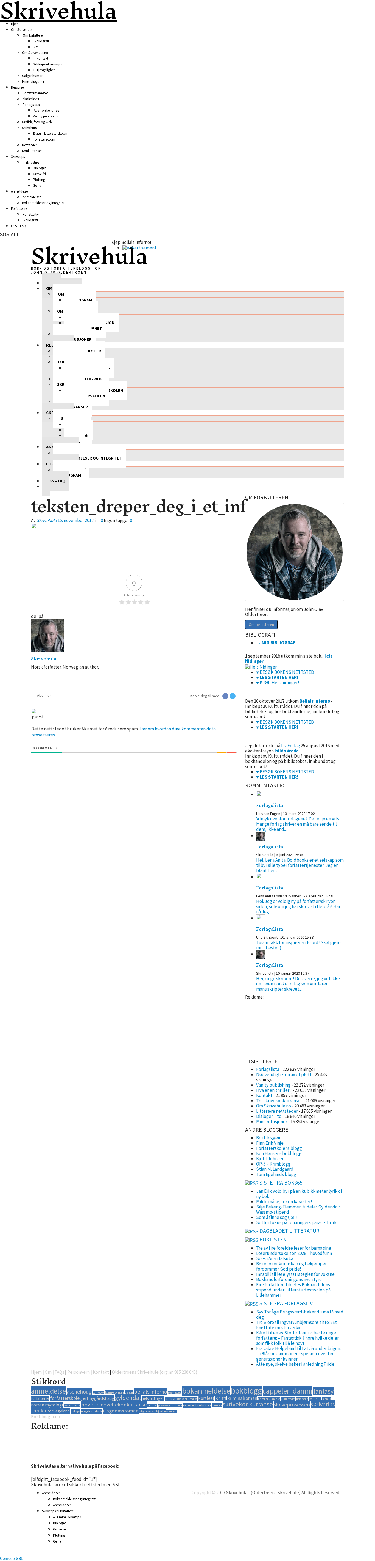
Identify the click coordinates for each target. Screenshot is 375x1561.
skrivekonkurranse (248, 1404)
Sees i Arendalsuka (274, 1258)
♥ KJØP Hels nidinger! (277, 683)
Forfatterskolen (44, 139)
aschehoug (79, 1391)
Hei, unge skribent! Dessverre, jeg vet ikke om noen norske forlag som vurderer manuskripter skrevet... (298, 983)
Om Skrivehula (21, 29)
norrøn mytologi (47, 1405)
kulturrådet (288, 1399)
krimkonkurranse (269, 1399)
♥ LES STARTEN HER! (277, 677)
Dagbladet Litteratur (289, 1230)
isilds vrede (173, 1399)
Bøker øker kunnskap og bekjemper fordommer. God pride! (291, 1266)
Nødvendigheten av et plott (284, 1074)
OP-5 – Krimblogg (273, 1164)
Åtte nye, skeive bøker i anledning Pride (295, 1364)
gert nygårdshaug (97, 1398)
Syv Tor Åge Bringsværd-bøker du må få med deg (299, 1314)
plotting (152, 1405)
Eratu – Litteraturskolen (50, 133)
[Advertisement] (272, 1027)
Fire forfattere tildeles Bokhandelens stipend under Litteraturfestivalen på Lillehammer (293, 1290)
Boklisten (273, 1239)
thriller (39, 1410)
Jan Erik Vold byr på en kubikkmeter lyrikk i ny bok (299, 1193)
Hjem (15, 23)
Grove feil (40, 174)
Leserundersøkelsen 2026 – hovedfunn (294, 1253)
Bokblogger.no (45, 1417)
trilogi (75, 1411)
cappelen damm (287, 1391)
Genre (37, 185)
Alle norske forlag (46, 110)
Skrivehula (89, 256)
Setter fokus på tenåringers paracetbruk (296, 1222)
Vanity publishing (45, 116)
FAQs (59, 1372)
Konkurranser (32, 151)
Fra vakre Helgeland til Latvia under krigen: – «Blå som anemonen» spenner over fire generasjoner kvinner (298, 1353)
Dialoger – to (268, 1116)
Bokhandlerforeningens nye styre (289, 1279)
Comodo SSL (11, 1558)
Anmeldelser (20, 191)
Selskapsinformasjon (48, 64)
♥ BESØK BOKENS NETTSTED (285, 672)
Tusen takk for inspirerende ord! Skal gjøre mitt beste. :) (298, 945)
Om (48, 1372)
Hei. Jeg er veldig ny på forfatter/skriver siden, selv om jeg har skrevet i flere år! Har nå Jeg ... (298, 906)
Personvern (78, 1372)
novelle (90, 1404)
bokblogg (246, 1391)
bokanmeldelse (206, 1391)
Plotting (39, 179)
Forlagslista (31, 104)
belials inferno (150, 1391)
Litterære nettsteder (277, 1111)
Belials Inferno (315, 701)
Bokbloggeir (268, 1138)
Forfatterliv (19, 208)
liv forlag (315, 1399)
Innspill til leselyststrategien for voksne (295, 1274)
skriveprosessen (292, 1404)
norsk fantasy (72, 1405)
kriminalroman (242, 1398)
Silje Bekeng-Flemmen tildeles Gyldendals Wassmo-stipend (298, 1209)
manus (326, 1399)
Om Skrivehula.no (35, 52)
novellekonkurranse (123, 1404)
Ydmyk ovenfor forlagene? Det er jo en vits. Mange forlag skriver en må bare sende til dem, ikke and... (298, 824)
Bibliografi (41, 41)
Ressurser (18, 87)
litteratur (302, 1399)
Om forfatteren (33, 35)
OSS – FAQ (18, 226)
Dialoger (39, 168)
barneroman (114, 1392)
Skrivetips (18, 156)
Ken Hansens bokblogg (278, 1153)
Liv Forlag (290, 746)
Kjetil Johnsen (270, 1159)
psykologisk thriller (170, 1405)
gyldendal (128, 1397)
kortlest (206, 1398)
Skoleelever (30, 99)
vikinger (171, 1411)
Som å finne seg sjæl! (276, 1217)
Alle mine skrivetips (67, 1517)
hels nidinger (153, 1398)
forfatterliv (40, 1398)
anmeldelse (48, 1390)
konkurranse (189, 1399)
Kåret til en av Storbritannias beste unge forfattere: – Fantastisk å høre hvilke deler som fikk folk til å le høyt (297, 1338)
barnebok (98, 1392)
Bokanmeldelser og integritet (43, 202)
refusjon (204, 1405)
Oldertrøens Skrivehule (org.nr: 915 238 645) (154, 1372)
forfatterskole (65, 1398)
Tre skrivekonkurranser (279, 1101)
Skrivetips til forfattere (58, 1511)
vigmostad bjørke (152, 1411)
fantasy (323, 1391)
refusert (190, 1405)
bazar (129, 1392)
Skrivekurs (29, 127)
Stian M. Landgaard (274, 1169)
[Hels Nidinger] (261, 666)
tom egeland (58, 1411)
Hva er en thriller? (274, 1090)
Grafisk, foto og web (37, 122)
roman (217, 1405)
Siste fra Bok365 (281, 1182)
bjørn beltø (174, 1392)
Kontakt (42, 58)
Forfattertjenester (35, 93)
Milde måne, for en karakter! (284, 1202)
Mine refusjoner (33, 81)
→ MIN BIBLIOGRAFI (276, 643)
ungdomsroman (121, 1411)
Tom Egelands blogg (276, 1174)
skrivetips (323, 1404)
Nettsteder (29, 145)
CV (35, 47)
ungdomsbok (91, 1411)
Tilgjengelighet (44, 70)
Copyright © (204, 1492)
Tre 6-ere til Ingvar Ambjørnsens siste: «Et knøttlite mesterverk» (296, 1325)
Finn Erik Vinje (270, 1143)
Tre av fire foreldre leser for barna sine (293, 1248)
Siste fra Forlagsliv (286, 1303)
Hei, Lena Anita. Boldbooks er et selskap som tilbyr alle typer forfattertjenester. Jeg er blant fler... (300, 865)
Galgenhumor (32, 75)
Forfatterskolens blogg (279, 1148)
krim (220, 1397)
